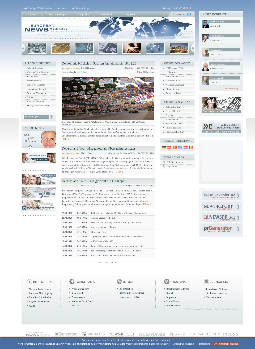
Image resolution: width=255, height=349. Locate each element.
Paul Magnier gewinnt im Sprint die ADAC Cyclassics (116, 250)
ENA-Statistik (107, 14)
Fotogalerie (83, 14)
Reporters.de (77, 293)
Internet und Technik (36, 89)
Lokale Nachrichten (36, 85)
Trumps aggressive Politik (103, 217)
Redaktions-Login (57, 14)
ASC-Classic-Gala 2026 (102, 241)
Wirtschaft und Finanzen (38, 72)
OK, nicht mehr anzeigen (226, 344)
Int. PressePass (126, 288)
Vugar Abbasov (216, 50)
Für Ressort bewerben (216, 293)
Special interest (34, 80)
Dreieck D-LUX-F (173, 111)
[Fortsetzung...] (234, 88)
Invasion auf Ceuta (174, 123)
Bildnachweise (173, 305)
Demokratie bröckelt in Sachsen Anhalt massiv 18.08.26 (99, 63)
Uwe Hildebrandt (217, 36)
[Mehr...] (67, 139)
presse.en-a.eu (216, 40)
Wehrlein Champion (174, 85)
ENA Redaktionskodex (40, 297)
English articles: (179, 14)
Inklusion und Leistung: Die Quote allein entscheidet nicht (118, 213)
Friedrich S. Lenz (217, 22)
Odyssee (169, 115)
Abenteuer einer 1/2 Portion (104, 227)
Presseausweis (78, 297)
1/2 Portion (170, 72)
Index (64, 8)
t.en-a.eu (213, 82)
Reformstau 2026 (173, 107)
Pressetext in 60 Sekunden (131, 292)
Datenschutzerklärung (183, 344)
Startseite (32, 14)
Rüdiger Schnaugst (218, 64)
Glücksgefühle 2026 (175, 132)
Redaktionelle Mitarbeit (177, 288)
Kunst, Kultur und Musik (38, 106)
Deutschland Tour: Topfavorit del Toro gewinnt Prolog (116, 222)
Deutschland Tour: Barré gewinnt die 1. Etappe (93, 181)
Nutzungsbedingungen (40, 289)
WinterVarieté (171, 119)
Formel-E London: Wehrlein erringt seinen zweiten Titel (117, 246)
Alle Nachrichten (175, 162)
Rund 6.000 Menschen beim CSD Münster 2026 (113, 255)
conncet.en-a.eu (216, 54)
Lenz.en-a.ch (215, 26)
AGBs (32, 305)
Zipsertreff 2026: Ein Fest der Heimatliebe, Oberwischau (117, 236)
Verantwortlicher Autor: (71, 68)
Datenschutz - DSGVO (130, 297)
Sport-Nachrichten (35, 101)
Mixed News (33, 76)
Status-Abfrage (82, 8)
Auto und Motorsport (37, 93)
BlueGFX (76, 305)
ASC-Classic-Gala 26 (175, 76)
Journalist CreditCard (81, 301)
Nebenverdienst (213, 297)
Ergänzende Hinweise (39, 301)
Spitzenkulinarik (173, 128)
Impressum (204, 344)
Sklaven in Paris (98, 232)
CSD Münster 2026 (174, 68)
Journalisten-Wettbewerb (218, 289)
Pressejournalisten (80, 288)
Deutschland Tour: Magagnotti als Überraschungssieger (98, 148)
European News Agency (40, 293)
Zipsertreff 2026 (173, 80)
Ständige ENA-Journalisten (40, 8)
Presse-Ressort (173, 301)
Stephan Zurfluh (216, 78)
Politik (30, 97)
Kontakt (170, 293)
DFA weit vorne (172, 89)
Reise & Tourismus (35, 68)
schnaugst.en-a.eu (217, 68)
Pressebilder (172, 166)
